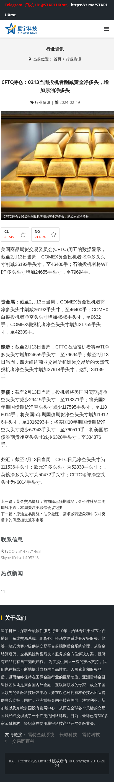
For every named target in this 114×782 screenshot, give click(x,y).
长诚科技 (68, 734)
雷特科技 (91, 734)
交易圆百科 (23, 741)
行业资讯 (73, 59)
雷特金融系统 (41, 734)
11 (3, 591)
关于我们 (15, 617)
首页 (57, 59)
